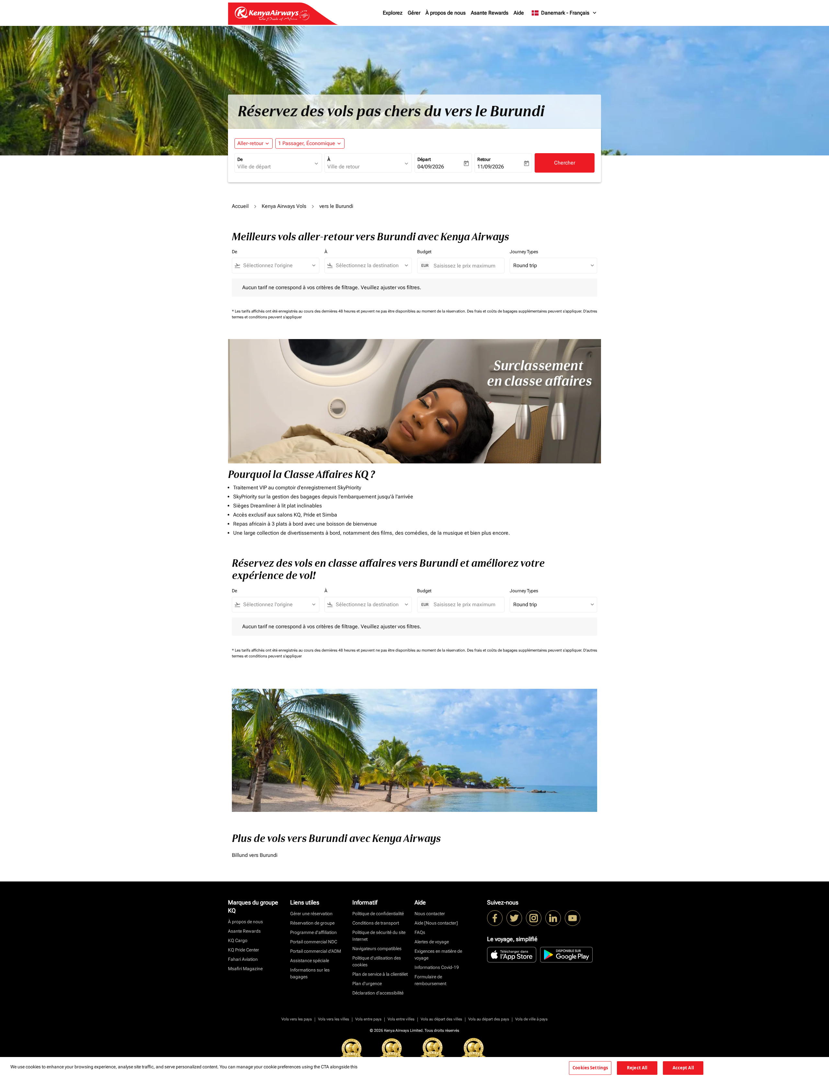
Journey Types (524, 251)
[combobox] (274, 167)
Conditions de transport (375, 923)
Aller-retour (250, 143)
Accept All (683, 1068)
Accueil (240, 206)
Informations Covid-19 (436, 967)
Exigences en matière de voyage (438, 955)
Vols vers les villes (333, 1019)
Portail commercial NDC (313, 941)
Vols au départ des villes (441, 1019)
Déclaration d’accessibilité (377, 992)
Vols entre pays (368, 1019)
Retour (484, 159)
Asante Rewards (489, 13)
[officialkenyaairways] (533, 918)
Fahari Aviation (243, 959)
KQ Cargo (237, 940)
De (240, 159)
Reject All (637, 1068)
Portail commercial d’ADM (315, 951)
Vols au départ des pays (488, 1019)
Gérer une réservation (311, 913)
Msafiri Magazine (245, 968)
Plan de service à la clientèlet (380, 974)
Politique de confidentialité (378, 913)
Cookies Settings (590, 1068)
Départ (424, 159)
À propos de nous (446, 13)
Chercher (564, 163)
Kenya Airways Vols (284, 206)
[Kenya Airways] (495, 918)
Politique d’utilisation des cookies (376, 961)
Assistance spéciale (309, 960)
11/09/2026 (490, 167)
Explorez (393, 13)
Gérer (414, 13)
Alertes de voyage (431, 941)
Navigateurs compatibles (377, 948)
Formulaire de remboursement (430, 980)
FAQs (419, 932)
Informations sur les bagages (310, 973)
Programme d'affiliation (313, 932)
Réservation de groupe (312, 923)
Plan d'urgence (367, 983)
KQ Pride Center (243, 949)
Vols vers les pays (296, 1019)
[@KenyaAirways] (514, 918)
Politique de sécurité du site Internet (378, 936)
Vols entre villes (401, 1019)
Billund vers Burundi (255, 855)
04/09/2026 (430, 167)
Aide (519, 13)
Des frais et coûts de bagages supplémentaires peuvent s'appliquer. (525, 311)
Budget (424, 251)
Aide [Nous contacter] (436, 923)
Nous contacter (429, 913)
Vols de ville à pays (531, 1019)
